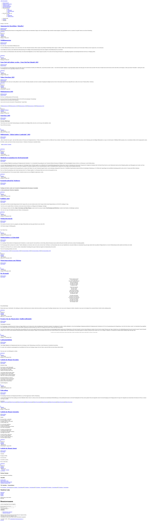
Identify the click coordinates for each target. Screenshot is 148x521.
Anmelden (2, 509)
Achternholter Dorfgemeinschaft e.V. (16, 518)
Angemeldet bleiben (4, 508)
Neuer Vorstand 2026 (4, 480)
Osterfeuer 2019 (5, 115)
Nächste (7, 469)
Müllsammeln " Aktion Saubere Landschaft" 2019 (15, 134)
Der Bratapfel (4, 273)
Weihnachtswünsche (6, 218)
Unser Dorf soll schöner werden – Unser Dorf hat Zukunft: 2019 (19, 62)
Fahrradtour (4, 390)
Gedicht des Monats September (9, 412)
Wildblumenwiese (5, 40)
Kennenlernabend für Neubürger (10, 180)
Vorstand (2, 493)
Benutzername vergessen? (7, 511)
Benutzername (3, 506)
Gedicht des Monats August (8, 448)
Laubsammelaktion (6, 340)
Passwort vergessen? (6, 512)
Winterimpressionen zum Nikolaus (10, 260)
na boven (2, 519)
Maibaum (6, 109)
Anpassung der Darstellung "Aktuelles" (12, 26)
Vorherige (3, 469)
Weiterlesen (2, 31)
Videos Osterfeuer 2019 (7, 77)
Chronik (1, 495)
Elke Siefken (2, 119)
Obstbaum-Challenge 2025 (5, 483)
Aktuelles (2, 34)
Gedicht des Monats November (9, 359)
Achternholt (2, 109)
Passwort (2, 507)
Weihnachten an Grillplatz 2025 (6, 481)
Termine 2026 (3, 479)
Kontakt (1, 494)
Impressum (2, 492)
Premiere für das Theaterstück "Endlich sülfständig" (16, 319)
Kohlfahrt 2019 (5, 198)
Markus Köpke (3, 29)
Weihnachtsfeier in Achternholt (9, 237)
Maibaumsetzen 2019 (6, 91)
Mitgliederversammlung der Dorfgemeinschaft (14, 157)
